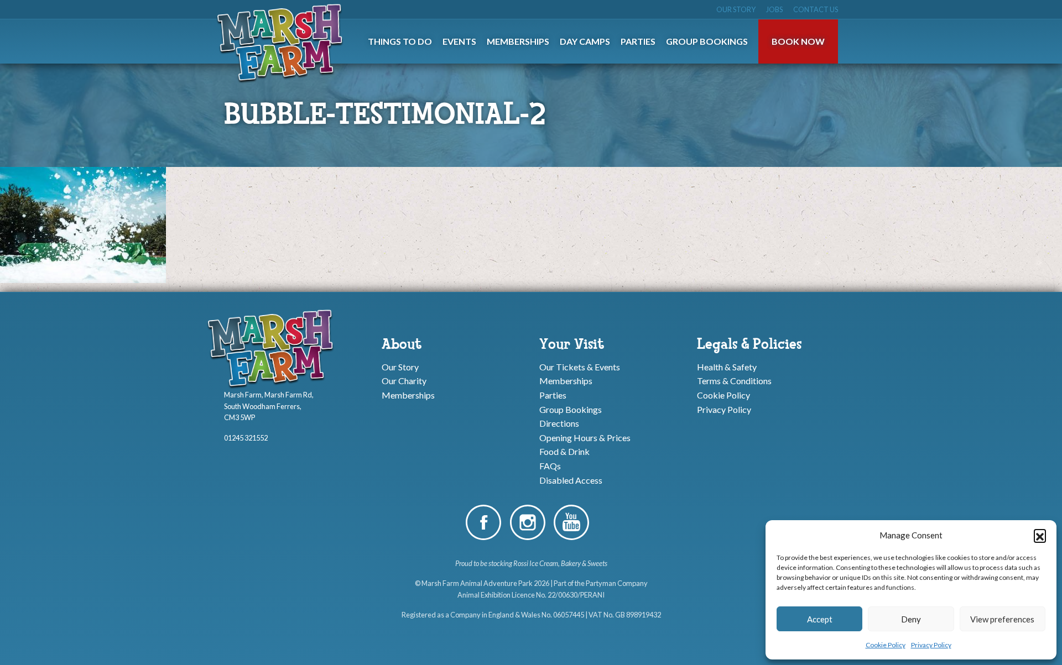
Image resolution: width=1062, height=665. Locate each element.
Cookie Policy (885, 645)
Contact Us (815, 9)
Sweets (597, 563)
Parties (552, 395)
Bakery (571, 563)
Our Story (736, 9)
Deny (911, 619)
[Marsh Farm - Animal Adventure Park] (282, 42)
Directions (559, 423)
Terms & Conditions (734, 380)
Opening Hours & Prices (585, 437)
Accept (819, 619)
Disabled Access (570, 479)
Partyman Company (617, 583)
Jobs (774, 9)
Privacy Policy (931, 645)
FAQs (550, 465)
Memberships (408, 395)
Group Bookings (570, 409)
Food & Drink (564, 451)
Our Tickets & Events (579, 366)
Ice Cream (543, 563)
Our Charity (404, 380)
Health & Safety (727, 366)
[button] (1039, 535)
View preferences (1002, 619)
